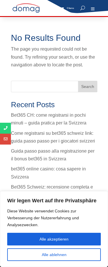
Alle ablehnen (54, 254)
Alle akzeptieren (54, 239)
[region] (54, 229)
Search (87, 86)
